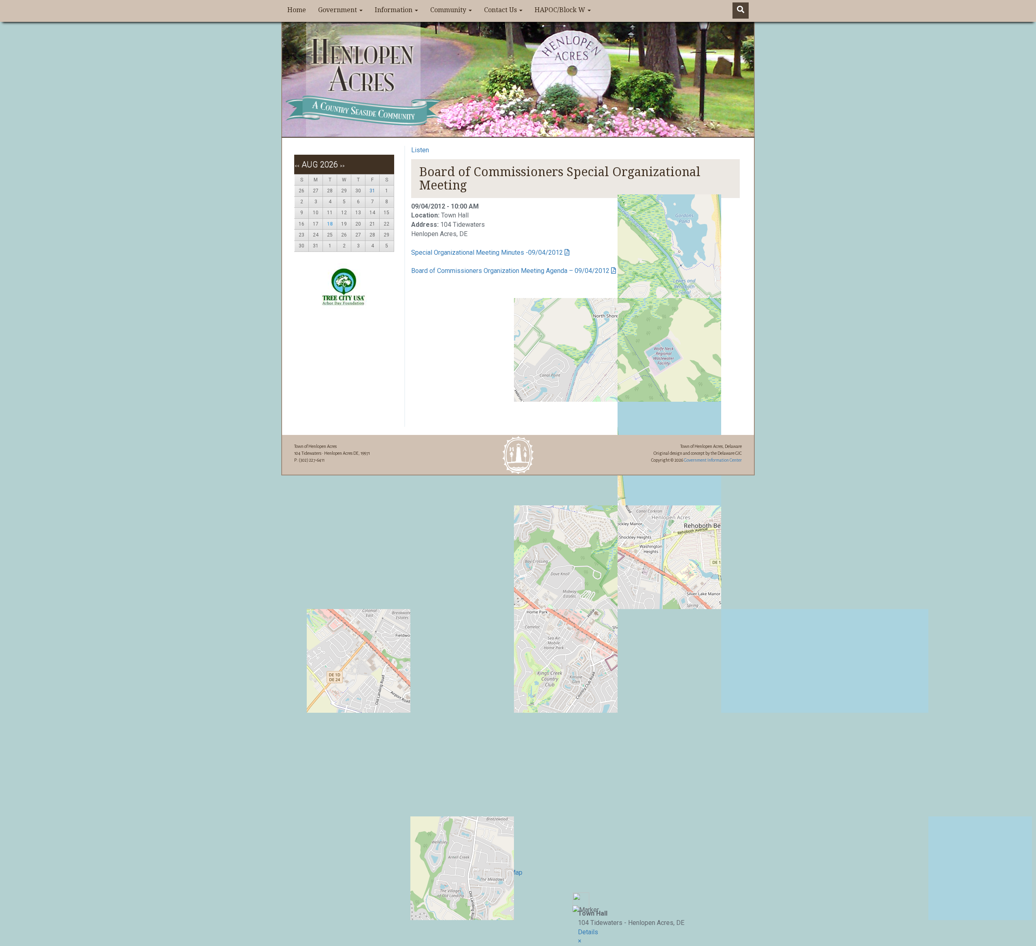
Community (449, 10)
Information (394, 10)
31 (372, 191)
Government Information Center (713, 460)
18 (330, 224)
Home (296, 10)
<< (297, 166)
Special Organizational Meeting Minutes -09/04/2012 (487, 252)
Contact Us (501, 10)
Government (338, 10)
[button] (580, 941)
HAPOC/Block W (561, 10)
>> (342, 166)
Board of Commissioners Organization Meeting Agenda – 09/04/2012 (510, 271)
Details (588, 932)
